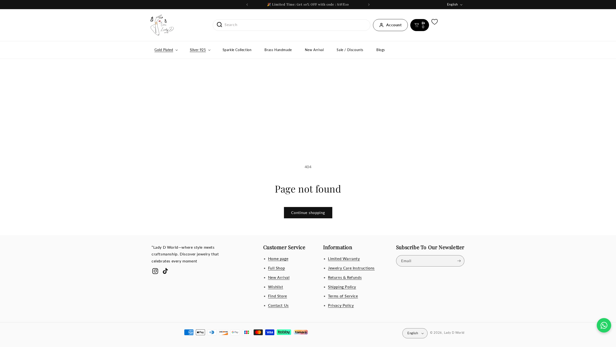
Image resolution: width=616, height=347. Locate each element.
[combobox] (292, 24)
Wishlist (275, 286)
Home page (278, 258)
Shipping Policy (342, 286)
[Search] (217, 24)
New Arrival (279, 277)
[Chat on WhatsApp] (604, 325)
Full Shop (276, 268)
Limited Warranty (344, 258)
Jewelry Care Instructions (351, 268)
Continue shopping (308, 212)
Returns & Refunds (345, 277)
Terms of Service (343, 296)
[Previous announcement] (247, 4)
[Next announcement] (369, 4)
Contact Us (278, 305)
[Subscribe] (459, 261)
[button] (419, 25)
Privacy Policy (341, 305)
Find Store (277, 296)
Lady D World (454, 332)
